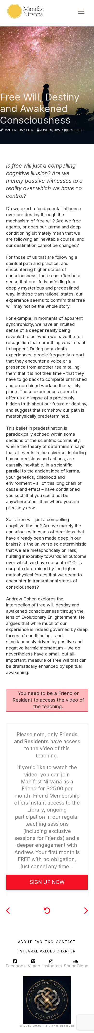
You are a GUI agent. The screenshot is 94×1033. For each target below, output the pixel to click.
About (25, 942)
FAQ (39, 942)
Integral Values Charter (47, 951)
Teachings (75, 130)
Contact (66, 942)
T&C (49, 942)
